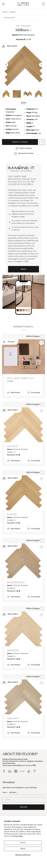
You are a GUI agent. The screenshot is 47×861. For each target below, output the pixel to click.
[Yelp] (22, 771)
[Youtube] (28, 771)
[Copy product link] (31, 30)
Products (5, 12)
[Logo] (23, 4)
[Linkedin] (9, 771)
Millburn (22, 30)
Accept (22, 843)
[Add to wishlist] (41, 342)
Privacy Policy (18, 836)
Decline (23, 849)
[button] (43, 4)
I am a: (5, 792)
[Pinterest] (34, 771)
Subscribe (23, 807)
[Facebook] (4, 771)
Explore (23, 269)
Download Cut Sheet (25, 153)
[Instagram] (15, 771)
